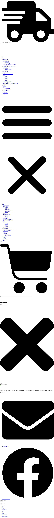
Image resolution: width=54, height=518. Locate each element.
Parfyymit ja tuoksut (5, 207)
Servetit (4, 221)
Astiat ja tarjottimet (5, 59)
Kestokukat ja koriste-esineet (6, 214)
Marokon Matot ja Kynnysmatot (9, 63)
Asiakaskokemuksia (5, 93)
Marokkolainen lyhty (7, 209)
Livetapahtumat (5, 92)
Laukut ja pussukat (5, 228)
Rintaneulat (6, 226)
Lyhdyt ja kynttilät (5, 71)
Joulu (4, 87)
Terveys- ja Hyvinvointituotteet (7, 230)
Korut (4, 75)
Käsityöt (4, 85)
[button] (27, 148)
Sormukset (6, 80)
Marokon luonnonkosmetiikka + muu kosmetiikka (9, 64)
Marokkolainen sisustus (6, 61)
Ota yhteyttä (3, 240)
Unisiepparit (6, 216)
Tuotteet (3, 204)
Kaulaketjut (6, 223)
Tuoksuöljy (6, 65)
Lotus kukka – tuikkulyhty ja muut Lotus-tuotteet (9, 66)
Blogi (2, 57)
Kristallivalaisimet (7, 62)
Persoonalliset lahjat (5, 218)
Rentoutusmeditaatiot (5, 90)
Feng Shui (4, 91)
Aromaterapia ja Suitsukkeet (6, 82)
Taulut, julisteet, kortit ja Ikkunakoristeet (8, 74)
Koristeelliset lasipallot (7, 88)
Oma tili (3, 508)
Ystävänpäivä (5, 233)
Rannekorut (6, 225)
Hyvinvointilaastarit (5, 84)
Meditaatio (4, 237)
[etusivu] (15, 44)
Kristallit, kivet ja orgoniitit (8, 69)
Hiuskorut (6, 76)
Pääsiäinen (4, 86)
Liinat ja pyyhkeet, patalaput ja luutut (7, 72)
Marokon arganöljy (7, 211)
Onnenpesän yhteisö (4, 89)
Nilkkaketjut (6, 78)
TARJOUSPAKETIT (6, 58)
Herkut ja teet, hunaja (5, 206)
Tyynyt (4, 73)
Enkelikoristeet (5, 67)
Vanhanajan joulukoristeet (8, 235)
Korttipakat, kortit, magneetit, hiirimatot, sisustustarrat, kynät (10, 83)
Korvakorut (6, 77)
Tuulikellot (6, 70)
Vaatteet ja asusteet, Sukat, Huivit (7, 81)
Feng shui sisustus (5, 68)
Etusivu (2, 56)
